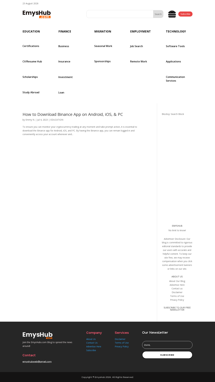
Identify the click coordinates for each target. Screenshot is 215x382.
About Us (91, 339)
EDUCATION (56, 119)
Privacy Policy (122, 346)
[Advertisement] (177, 168)
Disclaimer (120, 339)
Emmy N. (30, 119)
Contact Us (92, 342)
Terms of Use (122, 342)
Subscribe (185, 13)
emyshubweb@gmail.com (37, 361)
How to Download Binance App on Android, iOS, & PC (73, 114)
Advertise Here (93, 346)
